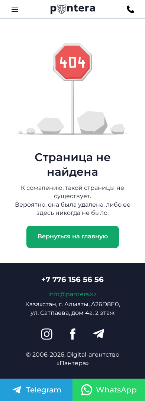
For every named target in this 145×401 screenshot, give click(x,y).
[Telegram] (98, 334)
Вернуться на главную (73, 236)
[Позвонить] (130, 9)
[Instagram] (46, 334)
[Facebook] (72, 334)
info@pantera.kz (72, 294)
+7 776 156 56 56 (72, 279)
